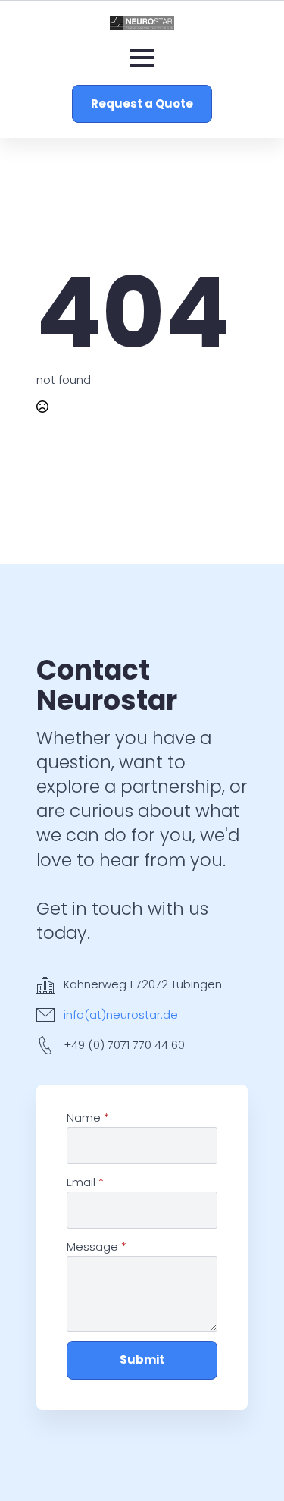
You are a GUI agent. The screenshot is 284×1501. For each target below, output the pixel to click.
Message (96, 1246)
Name (88, 1118)
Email (85, 1182)
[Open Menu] (142, 58)
